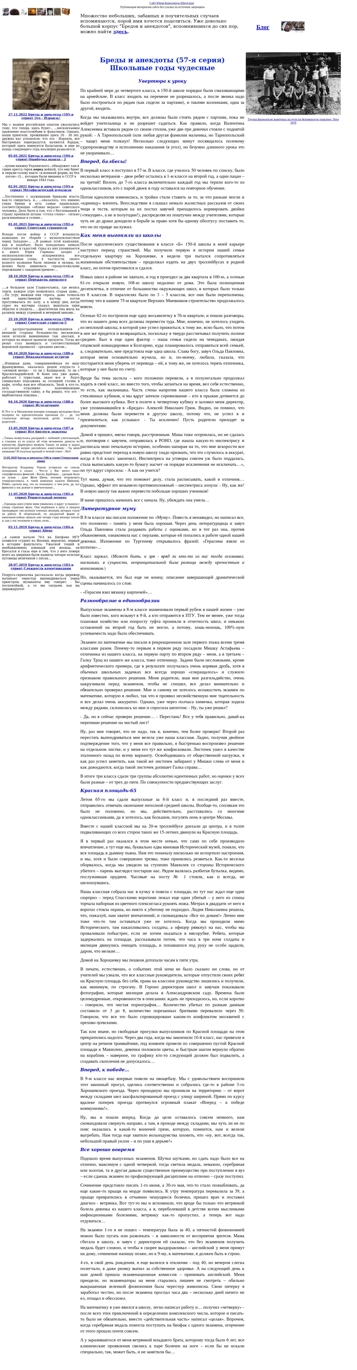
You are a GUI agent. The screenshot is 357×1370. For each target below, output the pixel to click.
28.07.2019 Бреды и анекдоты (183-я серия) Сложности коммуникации (40, 566)
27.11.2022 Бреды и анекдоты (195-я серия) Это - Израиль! (40, 116)
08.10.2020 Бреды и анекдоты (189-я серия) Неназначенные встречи (40, 355)
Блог (262, 27)
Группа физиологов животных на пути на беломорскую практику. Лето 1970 (293, 121)
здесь (120, 31)
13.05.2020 (10, 457)
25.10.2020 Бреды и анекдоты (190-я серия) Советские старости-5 (40, 320)
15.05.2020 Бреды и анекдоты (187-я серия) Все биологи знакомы (40, 429)
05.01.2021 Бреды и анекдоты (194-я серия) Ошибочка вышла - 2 (40, 157)
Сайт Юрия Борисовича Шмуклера (171, 3)
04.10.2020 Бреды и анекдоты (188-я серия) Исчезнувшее (40, 403)
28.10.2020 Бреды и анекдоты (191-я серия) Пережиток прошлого (40, 277)
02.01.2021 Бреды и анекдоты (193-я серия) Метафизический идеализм (40, 188)
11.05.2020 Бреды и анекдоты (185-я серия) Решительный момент (40, 495)
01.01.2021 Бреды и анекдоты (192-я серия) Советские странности (40, 226)
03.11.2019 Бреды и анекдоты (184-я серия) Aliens (40, 528)
